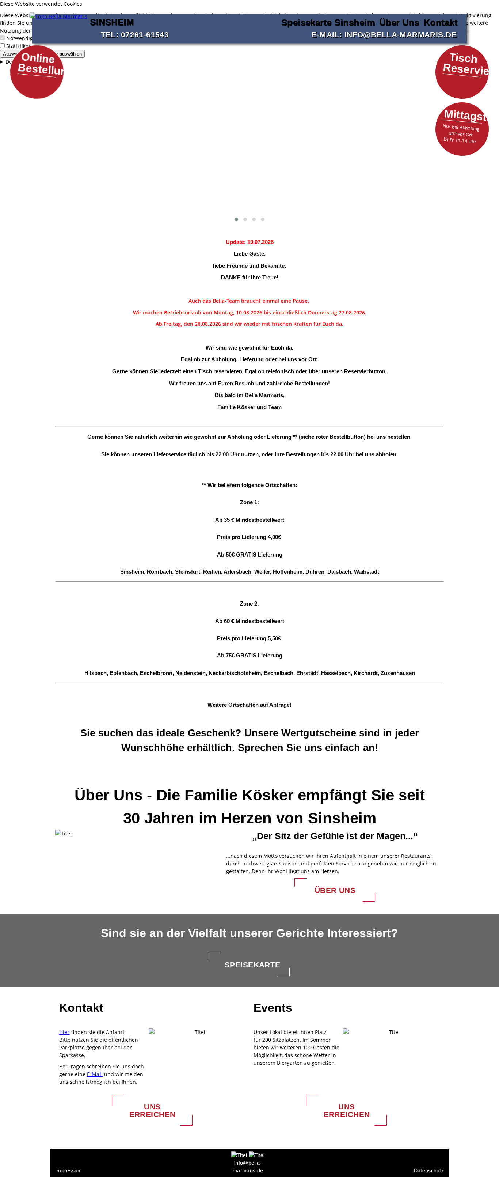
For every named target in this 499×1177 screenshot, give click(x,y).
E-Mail (95, 1074)
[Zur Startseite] (58, 21)
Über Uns (399, 22)
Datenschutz (429, 1170)
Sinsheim (105, 22)
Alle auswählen (66, 54)
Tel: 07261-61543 (135, 34)
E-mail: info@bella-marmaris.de (384, 34)
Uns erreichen (152, 1110)
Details (13, 61)
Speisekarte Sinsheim (328, 22)
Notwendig (19, 38)
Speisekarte (253, 965)
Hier (64, 1032)
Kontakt (440, 22)
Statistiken (19, 45)
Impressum (68, 1170)
